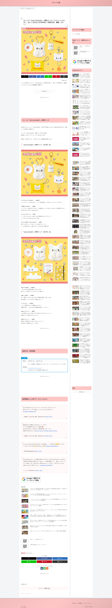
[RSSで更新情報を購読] (47, 568)
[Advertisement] (44, 12)
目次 (43, 91)
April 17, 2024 (38, 451)
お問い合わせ (74, 603)
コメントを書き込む (44, 588)
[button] (64, 76)
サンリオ (23, 553)
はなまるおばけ (29, 553)
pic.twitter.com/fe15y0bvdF (46, 465)
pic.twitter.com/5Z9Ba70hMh (51, 446)
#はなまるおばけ (40, 430)
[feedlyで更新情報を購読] (44, 568)
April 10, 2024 (49, 416)
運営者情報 (80, 603)
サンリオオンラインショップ (35, 368)
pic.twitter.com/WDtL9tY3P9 (29, 411)
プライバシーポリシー (87, 603)
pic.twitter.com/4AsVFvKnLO (50, 430)
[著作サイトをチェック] (42, 568)
